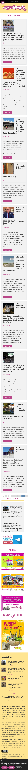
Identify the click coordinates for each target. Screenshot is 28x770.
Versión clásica (14, 1)
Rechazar (11, 767)
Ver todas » (13, 693)
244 (19, 496)
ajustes (13, 764)
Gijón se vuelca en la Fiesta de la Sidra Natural (15, 677)
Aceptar (4, 767)
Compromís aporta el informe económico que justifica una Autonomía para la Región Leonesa (13, 36)
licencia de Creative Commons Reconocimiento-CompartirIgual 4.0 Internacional (13, 756)
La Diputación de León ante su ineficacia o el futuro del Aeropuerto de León (15, 662)
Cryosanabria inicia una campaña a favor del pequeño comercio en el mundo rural (13, 368)
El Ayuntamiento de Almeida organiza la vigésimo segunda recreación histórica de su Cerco (16, 670)
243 (16, 496)
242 (12, 496)
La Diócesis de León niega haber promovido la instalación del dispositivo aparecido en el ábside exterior (15, 685)
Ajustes (18, 767)
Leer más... (8, 61)
